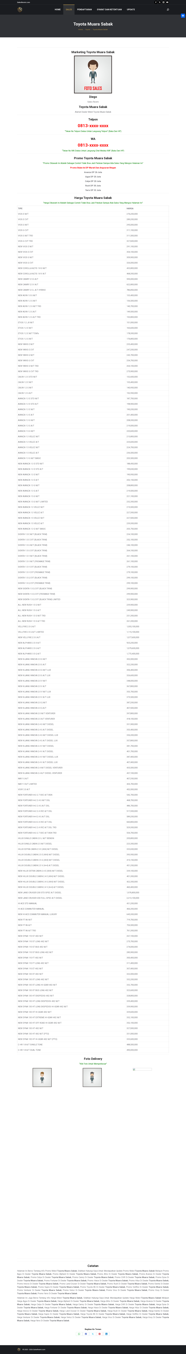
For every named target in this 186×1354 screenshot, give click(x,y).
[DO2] (92, 1077)
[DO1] (42, 1077)
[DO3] (142, 1162)
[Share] (182, 15)
